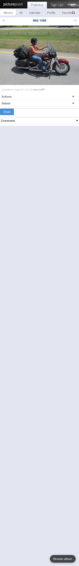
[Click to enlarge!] (39, 55)
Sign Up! (57, 4)
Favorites (67, 13)
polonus (37, 89)
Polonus (37, 4)
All (20, 13)
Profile (51, 13)
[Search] (73, 12)
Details (6, 103)
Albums (8, 13)
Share (7, 111)
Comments (8, 120)
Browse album (62, 559)
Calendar (34, 13)
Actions (7, 96)
